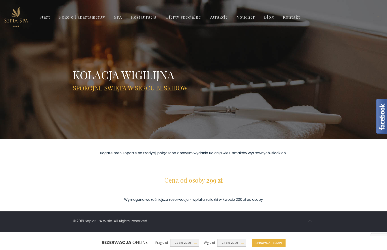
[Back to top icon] (309, 221)
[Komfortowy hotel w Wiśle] (16, 16)
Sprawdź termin (269, 243)
